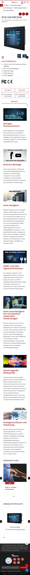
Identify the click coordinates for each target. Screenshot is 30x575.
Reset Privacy (17, 571)
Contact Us (3, 571)
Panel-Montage (7, 8)
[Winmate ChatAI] (27, 570)
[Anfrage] (23, 14)
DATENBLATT (8, 90)
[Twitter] (22, 559)
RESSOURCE (22, 90)
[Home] (1, 5)
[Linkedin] (15, 559)
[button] (27, 565)
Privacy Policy (10, 571)
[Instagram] (15, 563)
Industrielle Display (15, 5)
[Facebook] (19, 559)
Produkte (6, 5)
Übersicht (14, 101)
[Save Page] (20, 14)
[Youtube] (19, 563)
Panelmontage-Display (20, 8)
